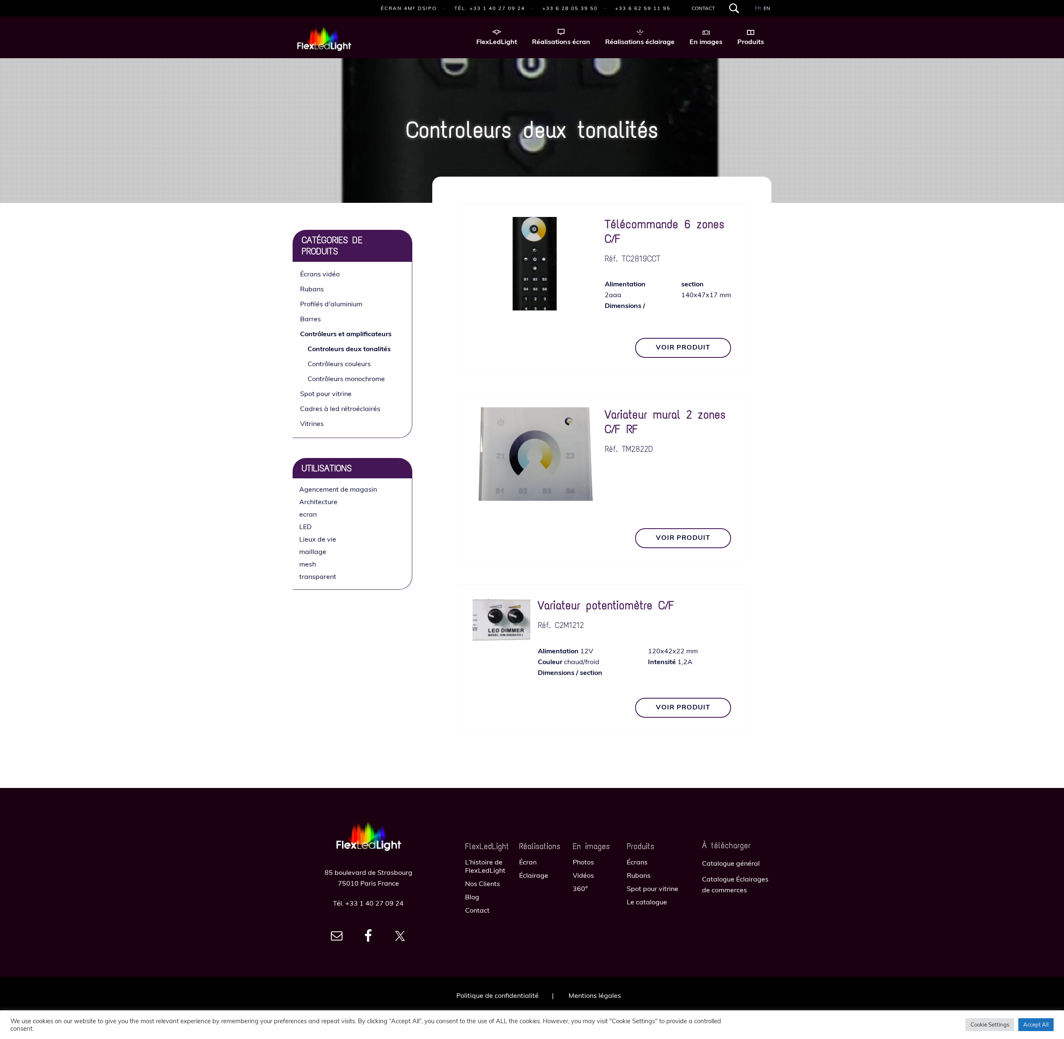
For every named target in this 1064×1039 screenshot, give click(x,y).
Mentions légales (595, 995)
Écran (528, 862)
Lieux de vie (317, 539)
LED (305, 526)
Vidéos (583, 875)
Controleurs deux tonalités (349, 349)
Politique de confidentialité (497, 995)
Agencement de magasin (338, 489)
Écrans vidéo (320, 274)
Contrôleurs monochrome (346, 378)
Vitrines (312, 423)
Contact (703, 8)
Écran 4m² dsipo (409, 8)
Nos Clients (482, 883)
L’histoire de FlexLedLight (485, 866)
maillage (312, 551)
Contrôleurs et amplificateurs (346, 334)
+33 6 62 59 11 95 (642, 8)
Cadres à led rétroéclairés (340, 408)
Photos (583, 862)
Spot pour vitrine (326, 393)
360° (580, 888)
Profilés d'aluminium (331, 304)
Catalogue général (731, 863)
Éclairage (533, 875)
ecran (308, 514)
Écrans (637, 862)
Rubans (312, 289)
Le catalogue (647, 902)
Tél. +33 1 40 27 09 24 (489, 8)
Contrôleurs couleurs (339, 363)
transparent (317, 576)
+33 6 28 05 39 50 (570, 8)
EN (767, 8)
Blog (472, 897)
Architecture (318, 501)
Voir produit (683, 347)
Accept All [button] (1036, 1024)
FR (758, 8)
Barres (310, 319)
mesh (307, 564)
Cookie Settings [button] (989, 1024)
